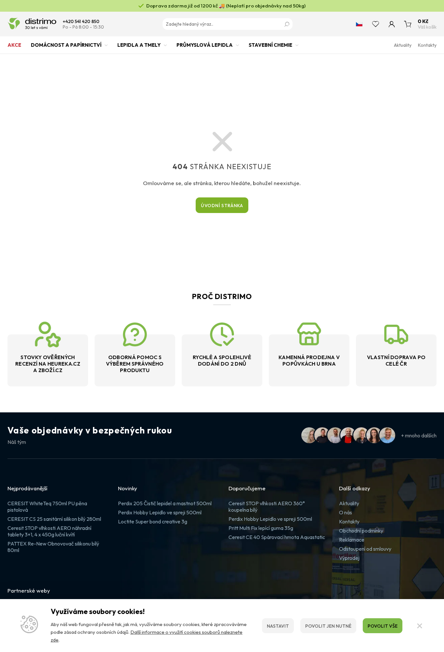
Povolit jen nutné (328, 626)
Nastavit (278, 626)
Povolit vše (383, 626)
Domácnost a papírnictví (66, 45)
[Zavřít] (419, 626)
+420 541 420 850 (81, 21)
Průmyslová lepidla (204, 45)
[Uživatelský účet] (392, 24)
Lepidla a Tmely (139, 45)
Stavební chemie (270, 45)
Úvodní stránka (222, 205)
